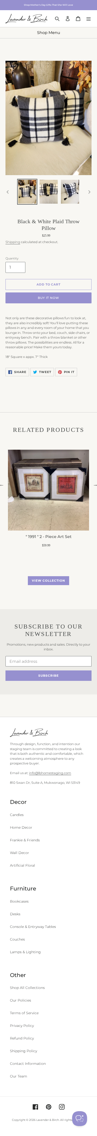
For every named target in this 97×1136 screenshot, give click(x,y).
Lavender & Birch (47, 1120)
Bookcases (19, 901)
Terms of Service (24, 1013)
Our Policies (20, 1000)
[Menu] (88, 18)
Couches (17, 939)
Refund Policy (22, 1038)
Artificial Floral (22, 865)
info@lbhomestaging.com (50, 773)
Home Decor (21, 827)
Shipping (12, 242)
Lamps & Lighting (25, 952)
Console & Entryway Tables (33, 926)
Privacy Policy (22, 1025)
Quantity (11, 258)
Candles (17, 815)
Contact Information (28, 1063)
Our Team (18, 1076)
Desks (15, 914)
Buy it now (48, 298)
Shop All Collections (27, 987)
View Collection (48, 580)
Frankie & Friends (25, 840)
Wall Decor (19, 853)
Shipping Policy (23, 1051)
